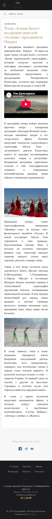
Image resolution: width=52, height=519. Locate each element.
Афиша (38, 466)
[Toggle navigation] (4, 5)
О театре (14, 466)
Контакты (39, 471)
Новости (26, 471)
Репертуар (13, 471)
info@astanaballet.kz (26, 495)
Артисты (27, 466)
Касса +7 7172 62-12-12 (26, 492)
